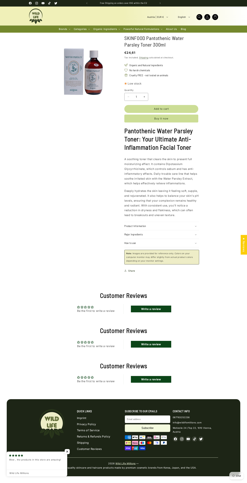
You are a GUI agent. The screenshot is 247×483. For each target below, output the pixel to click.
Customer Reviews (89, 449)
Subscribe (147, 428)
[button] (199, 17)
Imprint (81, 418)
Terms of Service (88, 430)
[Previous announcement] (87, 3)
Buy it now (161, 118)
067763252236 (181, 417)
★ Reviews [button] (243, 245)
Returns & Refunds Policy (93, 436)
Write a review (151, 309)
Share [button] (131, 270)
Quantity (128, 90)
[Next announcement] (160, 3)
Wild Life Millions (125, 463)
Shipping (143, 57)
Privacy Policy (86, 424)
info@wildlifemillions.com (187, 422)
